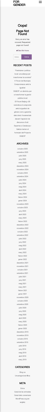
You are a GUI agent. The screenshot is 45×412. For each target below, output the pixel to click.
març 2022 (22, 252)
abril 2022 (22, 249)
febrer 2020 (22, 325)
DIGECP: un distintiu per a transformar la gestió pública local (23, 94)
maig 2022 (22, 245)
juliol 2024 (22, 180)
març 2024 (22, 194)
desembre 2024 (22, 166)
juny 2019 (22, 349)
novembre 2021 (22, 266)
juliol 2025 (22, 156)
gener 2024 (22, 201)
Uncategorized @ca (22, 376)
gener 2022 (22, 259)
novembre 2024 (22, 169)
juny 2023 (22, 211)
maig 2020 (22, 315)
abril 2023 (22, 214)
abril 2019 (22, 356)
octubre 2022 (22, 232)
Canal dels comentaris (22, 395)
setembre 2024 (22, 176)
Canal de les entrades (22, 392)
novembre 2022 (22, 228)
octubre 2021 (22, 270)
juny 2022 (22, 242)
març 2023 (22, 218)
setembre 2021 (22, 273)
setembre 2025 (22, 152)
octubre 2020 (22, 301)
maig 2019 (22, 353)
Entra (23, 388)
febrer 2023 (22, 221)
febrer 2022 (22, 256)
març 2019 (22, 360)
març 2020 (22, 322)
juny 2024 (22, 183)
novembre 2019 (22, 335)
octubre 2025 (22, 149)
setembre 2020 (22, 304)
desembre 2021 (22, 263)
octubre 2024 (22, 173)
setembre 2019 (22, 342)
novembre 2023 (22, 204)
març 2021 (22, 287)
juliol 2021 (22, 277)
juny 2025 (22, 159)
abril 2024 (22, 190)
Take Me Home (23, 50)
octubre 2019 (22, 339)
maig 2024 (22, 187)
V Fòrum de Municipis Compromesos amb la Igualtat (22, 84)
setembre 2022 (22, 235)
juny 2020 (22, 311)
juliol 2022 (22, 239)
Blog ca (22, 372)
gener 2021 (22, 294)
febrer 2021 (22, 290)
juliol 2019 (22, 346)
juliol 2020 (22, 308)
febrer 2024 (22, 197)
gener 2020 (22, 328)
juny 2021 (22, 280)
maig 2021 (22, 283)
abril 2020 (22, 318)
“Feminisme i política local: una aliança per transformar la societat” (22, 74)
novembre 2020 (22, 297)
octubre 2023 (22, 207)
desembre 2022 (22, 225)
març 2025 (22, 163)
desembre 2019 (22, 332)
